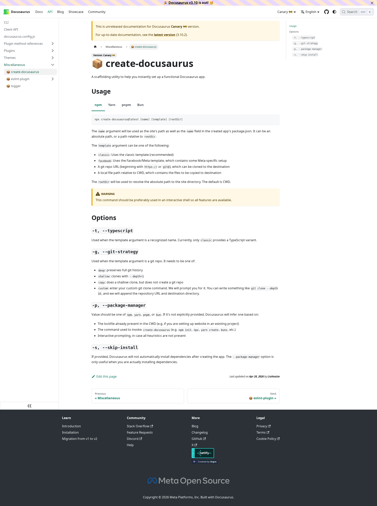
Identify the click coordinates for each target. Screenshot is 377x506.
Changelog (200, 432)
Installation (70, 432)
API (50, 12)
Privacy (261, 426)
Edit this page (106, 376)
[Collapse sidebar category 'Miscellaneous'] (52, 65)
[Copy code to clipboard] (275, 119)
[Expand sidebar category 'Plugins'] (52, 50)
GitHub (197, 439)
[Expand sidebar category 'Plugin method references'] (52, 43)
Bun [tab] (140, 105)
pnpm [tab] (126, 105)
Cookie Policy (266, 439)
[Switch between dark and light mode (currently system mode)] (334, 12)
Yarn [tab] (111, 105)
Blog (60, 12)
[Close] (372, 3)
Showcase (76, 12)
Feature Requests (140, 432)
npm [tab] (98, 105)
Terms (261, 432)
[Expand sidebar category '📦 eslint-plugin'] (52, 79)
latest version (164, 35)
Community (96, 12)
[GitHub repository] (326, 12)
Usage (292, 26)
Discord (132, 439)
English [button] (311, 12)
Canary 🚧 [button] (285, 12)
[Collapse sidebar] (29, 406)
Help (130, 445)
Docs (39, 12)
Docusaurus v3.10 (183, 2)
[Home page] (95, 47)
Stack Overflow (138, 426)
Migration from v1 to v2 (79, 439)
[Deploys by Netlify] (203, 457)
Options (294, 31)
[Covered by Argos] (205, 462)
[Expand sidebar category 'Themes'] (52, 58)
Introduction (71, 426)
